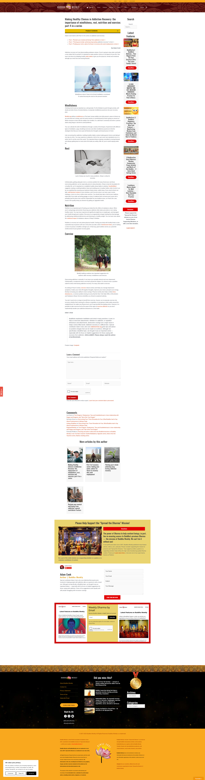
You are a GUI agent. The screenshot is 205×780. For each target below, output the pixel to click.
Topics (119, 7)
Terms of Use (64, 694)
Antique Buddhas (71, 423)
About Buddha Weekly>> (77, 744)
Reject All (21, 773)
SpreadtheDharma (131, 746)
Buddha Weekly (69, 757)
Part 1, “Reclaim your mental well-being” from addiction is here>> (87, 40)
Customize (10, 773)
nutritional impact (72, 218)
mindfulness (79, 116)
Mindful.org (68, 116)
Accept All (31, 773)
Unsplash (76, 345)
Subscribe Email (64, 698)
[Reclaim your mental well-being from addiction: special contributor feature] (75, 500)
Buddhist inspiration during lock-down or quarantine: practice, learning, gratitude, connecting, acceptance (107, 692)
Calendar (91, 7)
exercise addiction (102, 306)
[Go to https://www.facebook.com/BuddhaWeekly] (65, 716)
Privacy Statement (65, 690)
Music (98, 7)
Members (133, 7)
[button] (146, 7)
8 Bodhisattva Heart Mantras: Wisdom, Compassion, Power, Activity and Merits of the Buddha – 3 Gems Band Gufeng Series (131, 165)
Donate (142, 7)
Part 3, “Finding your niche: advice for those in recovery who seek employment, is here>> (94, 44)
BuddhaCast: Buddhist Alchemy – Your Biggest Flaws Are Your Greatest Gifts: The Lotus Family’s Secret (131, 57)
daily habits (89, 56)
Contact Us (63, 687)
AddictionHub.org (96, 327)
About (126, 7)
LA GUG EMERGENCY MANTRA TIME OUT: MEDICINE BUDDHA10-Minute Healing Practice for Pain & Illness (131, 91)
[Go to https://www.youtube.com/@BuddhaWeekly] (72, 716)
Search (131, 24)
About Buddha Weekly (66, 683)
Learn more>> (131, 228)
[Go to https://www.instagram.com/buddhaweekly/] (69, 716)
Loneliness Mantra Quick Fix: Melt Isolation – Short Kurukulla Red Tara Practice (131, 191)
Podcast (105, 7)
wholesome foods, (107, 224)
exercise (83, 287)
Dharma (111, 7)
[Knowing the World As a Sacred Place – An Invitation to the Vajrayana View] (89, 711)
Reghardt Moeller (71, 427)
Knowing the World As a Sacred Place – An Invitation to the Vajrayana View (107, 709)
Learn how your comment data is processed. (101, 400)
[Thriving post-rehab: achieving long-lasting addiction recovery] (112, 464)
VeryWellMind (112, 186)
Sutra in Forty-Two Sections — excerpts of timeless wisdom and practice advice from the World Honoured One (108, 683)
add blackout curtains (74, 192)
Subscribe (112, 617)
